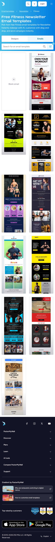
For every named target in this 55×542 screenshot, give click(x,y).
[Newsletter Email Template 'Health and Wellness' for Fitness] (41, 204)
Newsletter (23, 11)
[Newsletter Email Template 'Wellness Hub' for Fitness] (14, 265)
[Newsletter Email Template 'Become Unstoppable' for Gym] (14, 204)
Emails (40, 38)
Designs (14, 38)
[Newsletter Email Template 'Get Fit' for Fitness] (14, 134)
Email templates (8, 11)
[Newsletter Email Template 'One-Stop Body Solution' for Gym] (41, 326)
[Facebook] (26, 423)
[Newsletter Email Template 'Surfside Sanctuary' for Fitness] (14, 386)
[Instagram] (34, 423)
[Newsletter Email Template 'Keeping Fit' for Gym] (14, 326)
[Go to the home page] (3, 3)
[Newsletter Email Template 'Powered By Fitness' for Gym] (41, 265)
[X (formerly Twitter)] (41, 423)
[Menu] (51, 3)
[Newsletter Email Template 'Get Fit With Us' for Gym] (41, 142)
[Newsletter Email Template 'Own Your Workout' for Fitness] (41, 81)
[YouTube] (49, 423)
